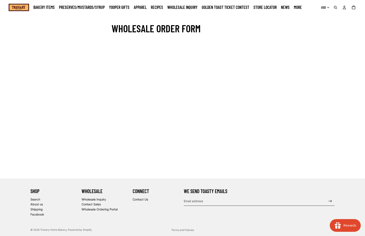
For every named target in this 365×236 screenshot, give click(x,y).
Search (35, 199)
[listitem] (298, 7)
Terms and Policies (182, 230)
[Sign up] (330, 201)
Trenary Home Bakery (53, 229)
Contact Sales (91, 204)
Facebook (37, 214)
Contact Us (140, 199)
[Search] (335, 7)
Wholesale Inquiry (94, 199)
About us (36, 204)
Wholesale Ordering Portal (100, 209)
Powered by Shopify (80, 229)
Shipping (36, 209)
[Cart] (353, 7)
